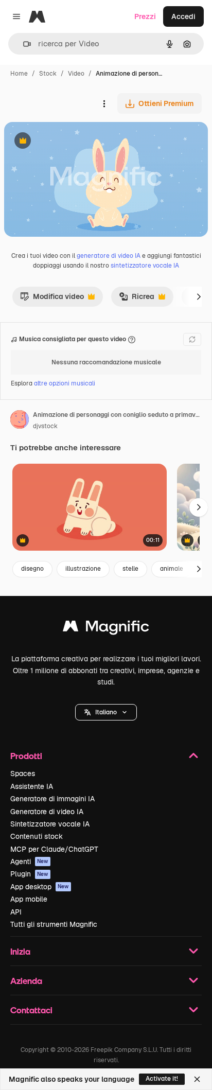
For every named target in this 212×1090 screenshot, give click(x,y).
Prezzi (145, 16)
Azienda (26, 980)
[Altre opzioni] (104, 103)
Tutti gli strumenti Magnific (53, 924)
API (16, 912)
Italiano (106, 712)
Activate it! (162, 1079)
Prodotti (26, 755)
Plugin (29, 873)
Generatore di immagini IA (52, 798)
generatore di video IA (108, 256)
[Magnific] (106, 629)
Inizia (20, 951)
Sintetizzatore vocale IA (50, 824)
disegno (32, 569)
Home (19, 73)
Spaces (22, 773)
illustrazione (83, 569)
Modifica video (52, 299)
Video (76, 73)
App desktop (39, 886)
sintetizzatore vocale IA (145, 265)
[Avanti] (198, 296)
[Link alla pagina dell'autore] (19, 421)
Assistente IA (31, 786)
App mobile (28, 899)
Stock (48, 73)
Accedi (183, 16)
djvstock (45, 426)
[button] (106, 712)
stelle (130, 569)
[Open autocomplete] (23, 44)
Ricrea (136, 299)
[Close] (197, 1079)
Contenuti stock (36, 836)
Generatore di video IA (46, 811)
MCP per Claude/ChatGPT (54, 849)
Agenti (29, 861)
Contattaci (31, 1010)
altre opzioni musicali (64, 383)
